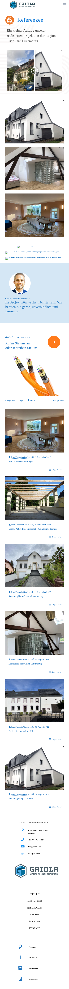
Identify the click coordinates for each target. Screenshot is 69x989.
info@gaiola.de (34, 846)
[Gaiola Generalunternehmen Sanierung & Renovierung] (22, 5)
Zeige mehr (56, 469)
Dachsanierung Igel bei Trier (22, 731)
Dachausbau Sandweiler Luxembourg (25, 664)
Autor (32, 400)
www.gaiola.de (34, 853)
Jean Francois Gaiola (20, 457)
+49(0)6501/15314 (36, 840)
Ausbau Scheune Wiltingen (21, 461)
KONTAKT (34, 928)
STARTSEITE (34, 894)
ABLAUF (34, 914)
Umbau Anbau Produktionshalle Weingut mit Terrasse (33, 529)
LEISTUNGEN (34, 901)
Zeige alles (59, 400)
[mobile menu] (64, 4)
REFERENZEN (34, 908)
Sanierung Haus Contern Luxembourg (26, 596)
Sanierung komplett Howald (21, 798)
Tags (21, 400)
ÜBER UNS (34, 921)
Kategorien (10, 400)
